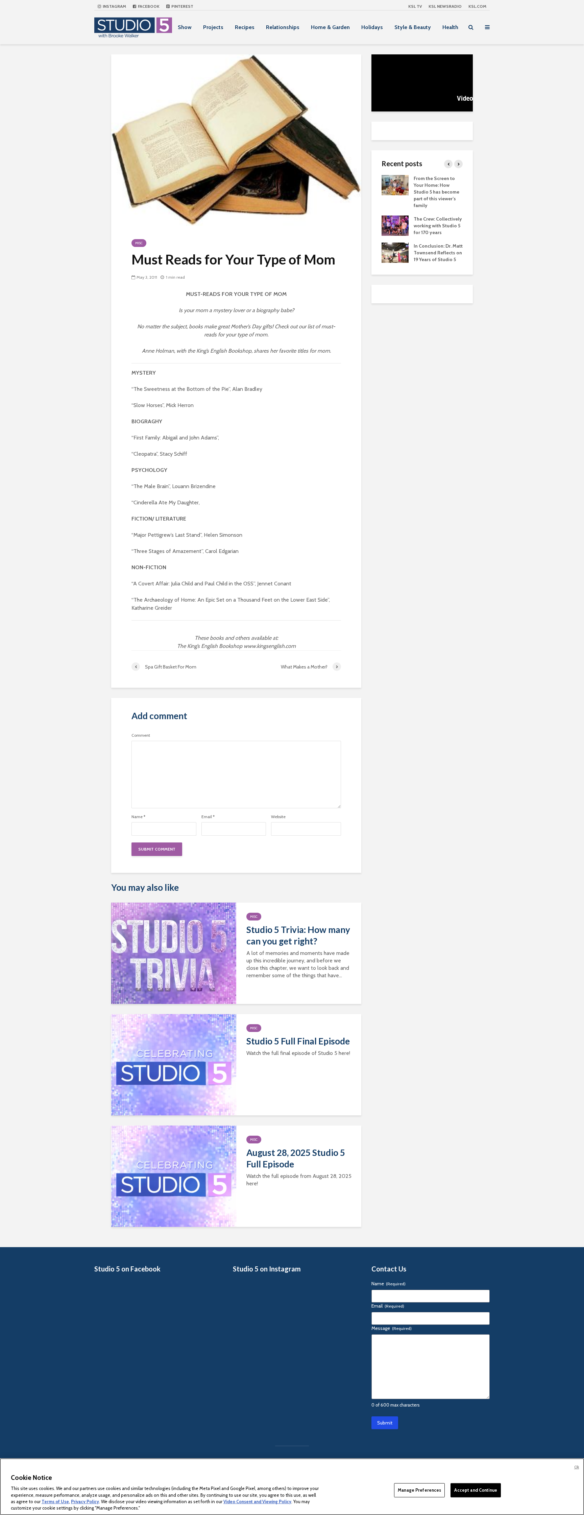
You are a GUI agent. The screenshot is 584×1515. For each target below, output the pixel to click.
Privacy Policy (85, 1501)
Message (391, 1328)
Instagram (114, 6)
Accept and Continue (475, 1490)
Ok (576, 1467)
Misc (139, 243)
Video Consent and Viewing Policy (257, 1501)
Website (278, 817)
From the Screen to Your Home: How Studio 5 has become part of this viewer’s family (436, 191)
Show (185, 27)
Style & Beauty (412, 27)
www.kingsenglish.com (270, 646)
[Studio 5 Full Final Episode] (173, 1064)
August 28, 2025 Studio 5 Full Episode (295, 1158)
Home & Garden (330, 27)
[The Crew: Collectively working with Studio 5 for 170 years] (395, 225)
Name (138, 817)
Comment (140, 735)
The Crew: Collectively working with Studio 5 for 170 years (438, 225)
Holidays (372, 27)
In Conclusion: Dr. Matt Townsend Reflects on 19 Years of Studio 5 (438, 252)
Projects (213, 27)
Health (450, 27)
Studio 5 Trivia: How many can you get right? (298, 935)
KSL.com (477, 6)
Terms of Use (55, 1501)
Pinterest (181, 6)
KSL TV (415, 6)
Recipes (244, 27)
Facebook (148, 6)
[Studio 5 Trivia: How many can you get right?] (173, 953)
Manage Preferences (419, 1490)
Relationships (282, 27)
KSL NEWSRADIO (445, 6)
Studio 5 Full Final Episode (298, 1041)
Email (208, 817)
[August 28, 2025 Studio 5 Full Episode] (173, 1175)
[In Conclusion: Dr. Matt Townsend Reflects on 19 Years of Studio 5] (395, 252)
